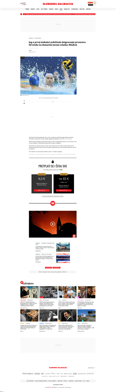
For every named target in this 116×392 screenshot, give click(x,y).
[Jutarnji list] (27, 373)
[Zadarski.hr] (63, 376)
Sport (61, 9)
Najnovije (33, 9)
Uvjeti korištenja (30, 381)
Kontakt (65, 381)
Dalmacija (51, 9)
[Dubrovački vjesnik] (54, 376)
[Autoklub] (82, 373)
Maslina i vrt (67, 9)
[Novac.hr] (90, 373)
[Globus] (48, 373)
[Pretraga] (95, 5)
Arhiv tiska (82, 9)
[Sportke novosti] (42, 373)
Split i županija (44, 9)
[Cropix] (45, 376)
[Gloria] (58, 373)
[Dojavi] (23, 3)
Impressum (60, 381)
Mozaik (56, 9)
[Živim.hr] (53, 373)
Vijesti (38, 9)
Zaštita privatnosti (52, 381)
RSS (84, 381)
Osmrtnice (88, 9)
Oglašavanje (71, 381)
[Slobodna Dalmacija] (58, 4)
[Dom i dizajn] (75, 373)
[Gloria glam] (62, 373)
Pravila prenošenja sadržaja (41, 381)
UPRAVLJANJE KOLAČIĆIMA (58, 384)
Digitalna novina (78, 381)
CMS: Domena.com (68, 387)
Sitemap (87, 381)
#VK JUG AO (48, 267)
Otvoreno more (74, 9)
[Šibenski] (71, 376)
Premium (27, 9)
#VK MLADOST (56, 267)
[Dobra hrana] (68, 373)
